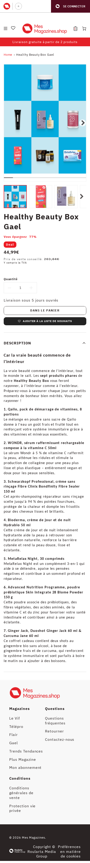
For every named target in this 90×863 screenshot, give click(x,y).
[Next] (82, 122)
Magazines (19, 708)
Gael (13, 743)
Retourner (54, 731)
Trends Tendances (26, 751)
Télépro (16, 726)
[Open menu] (5, 28)
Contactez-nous (59, 739)
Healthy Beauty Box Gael (35, 55)
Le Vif (14, 718)
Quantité (11, 279)
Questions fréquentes (55, 720)
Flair (13, 734)
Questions (55, 708)
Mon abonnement (25, 767)
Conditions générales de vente (21, 793)
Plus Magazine (22, 759)
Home (8, 55)
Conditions (19, 778)
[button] (70, 6)
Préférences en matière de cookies (69, 851)
